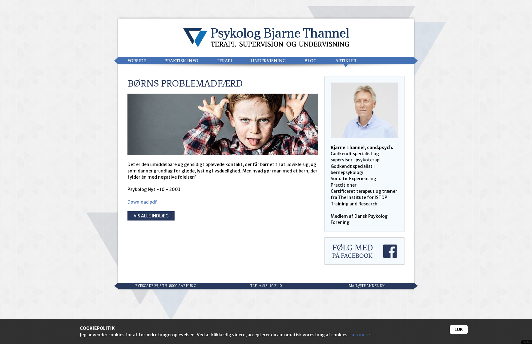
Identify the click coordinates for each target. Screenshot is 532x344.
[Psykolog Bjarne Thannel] (266, 38)
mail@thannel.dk (367, 286)
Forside (136, 60)
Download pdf (142, 202)
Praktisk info (181, 60)
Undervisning (268, 60)
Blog (310, 60)
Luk (458, 329)
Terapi (224, 60)
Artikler (345, 60)
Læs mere (359, 335)
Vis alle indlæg (151, 216)
